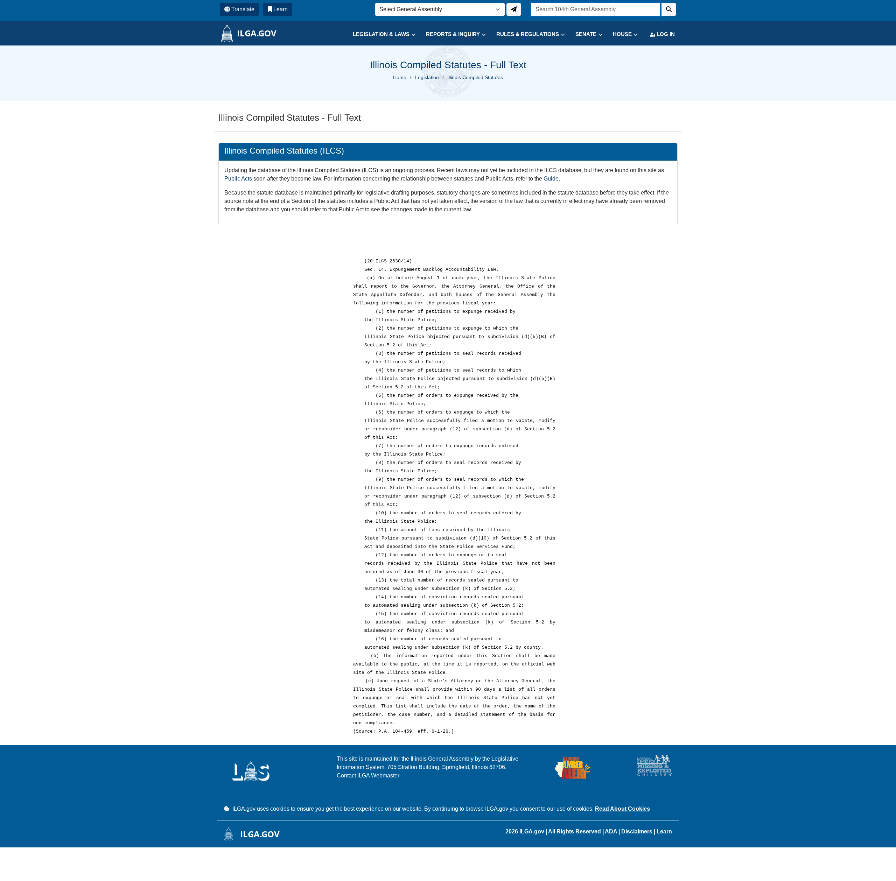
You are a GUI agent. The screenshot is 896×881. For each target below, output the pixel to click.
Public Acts (238, 179)
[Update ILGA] (513, 9)
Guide (551, 179)
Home (399, 77)
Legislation (427, 77)
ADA (611, 831)
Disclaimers (636, 831)
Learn (664, 831)
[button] (378, 34)
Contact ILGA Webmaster (368, 775)
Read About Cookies (622, 809)
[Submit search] (669, 9)
